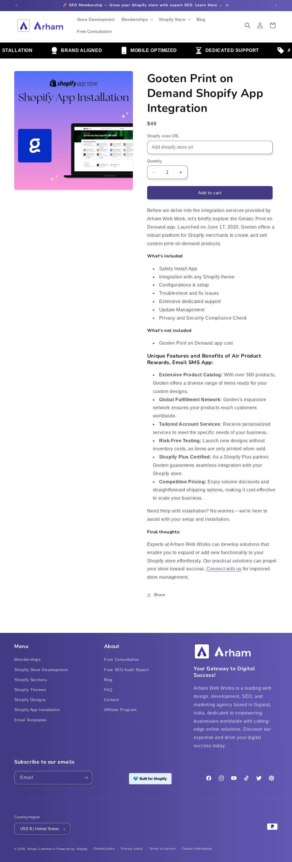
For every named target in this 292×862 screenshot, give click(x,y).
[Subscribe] (86, 777)
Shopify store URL (163, 136)
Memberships (27, 659)
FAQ (108, 689)
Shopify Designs (30, 699)
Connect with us (224, 568)
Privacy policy (132, 848)
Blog (108, 679)
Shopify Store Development (41, 669)
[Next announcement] (275, 5)
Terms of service (162, 848)
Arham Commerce (41, 849)
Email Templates (30, 720)
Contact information (197, 848)
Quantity (154, 161)
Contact (111, 699)
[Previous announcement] (16, 5)
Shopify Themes (30, 689)
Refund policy (104, 848)
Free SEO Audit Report (126, 669)
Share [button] (159, 594)
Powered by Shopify (72, 849)
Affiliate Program (120, 709)
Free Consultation (121, 659)
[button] (137, 19)
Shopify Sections (30, 679)
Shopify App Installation (37, 709)
